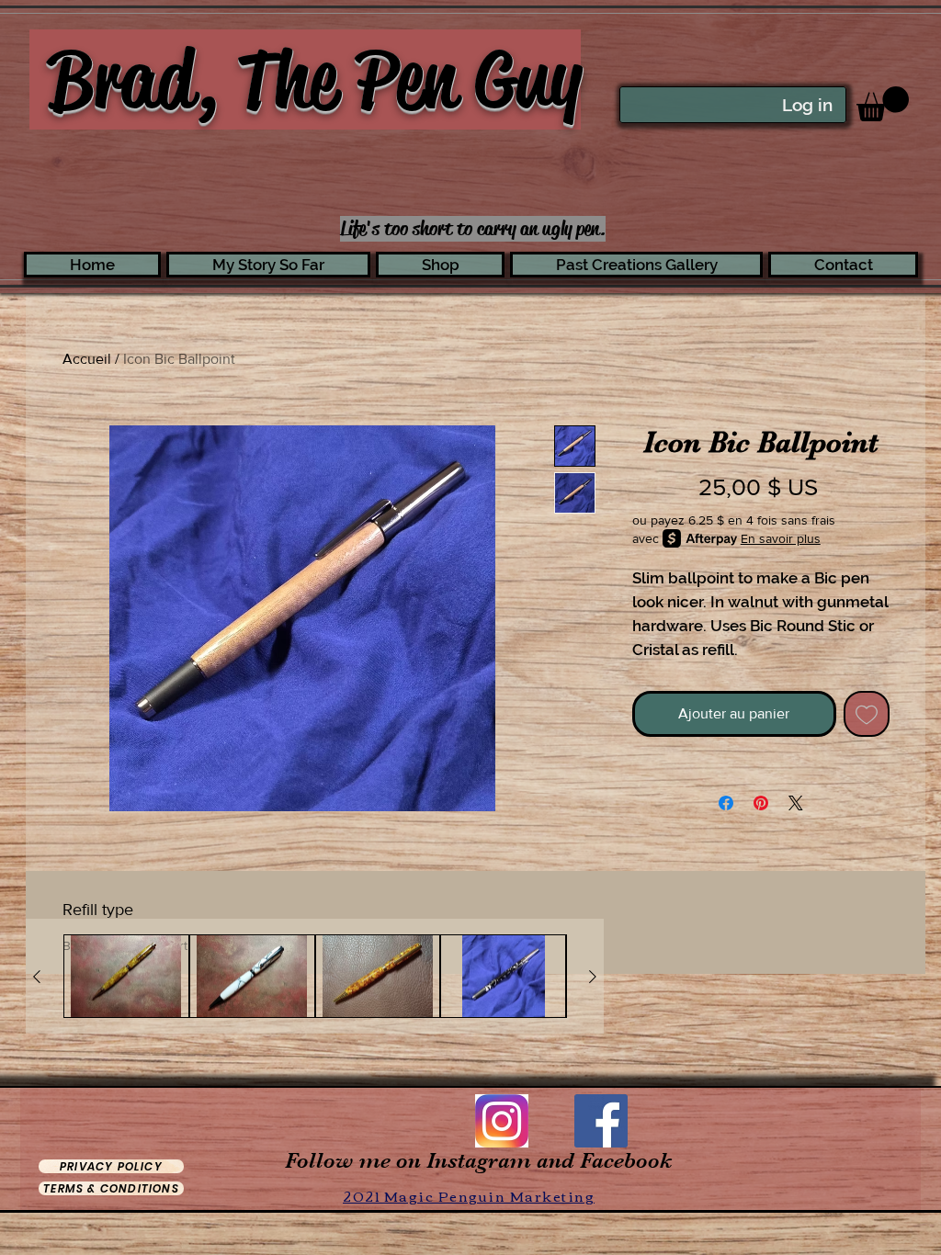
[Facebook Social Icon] (601, 1121)
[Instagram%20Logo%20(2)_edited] (501, 1121)
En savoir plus (781, 538)
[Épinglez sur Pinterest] (761, 803)
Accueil (86, 359)
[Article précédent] (37, 977)
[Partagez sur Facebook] (726, 803)
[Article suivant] (593, 977)
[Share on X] (796, 803)
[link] (882, 103)
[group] (315, 976)
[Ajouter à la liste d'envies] (867, 714)
